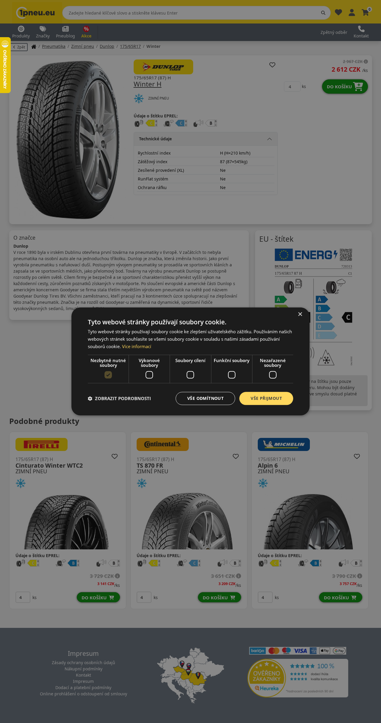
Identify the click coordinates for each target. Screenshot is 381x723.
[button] (119, 398)
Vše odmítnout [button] (205, 398)
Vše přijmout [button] (266, 398)
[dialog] (190, 361)
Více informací (136, 346)
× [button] (300, 314)
